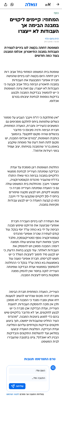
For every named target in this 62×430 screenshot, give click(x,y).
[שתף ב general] (5, 4)
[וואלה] (31, 4)
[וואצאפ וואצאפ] (12, 4)
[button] (47, 4)
